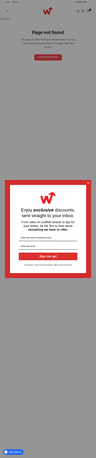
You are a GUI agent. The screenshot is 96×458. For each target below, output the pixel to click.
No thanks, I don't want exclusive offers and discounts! (48, 265)
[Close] (88, 183)
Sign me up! (48, 256)
